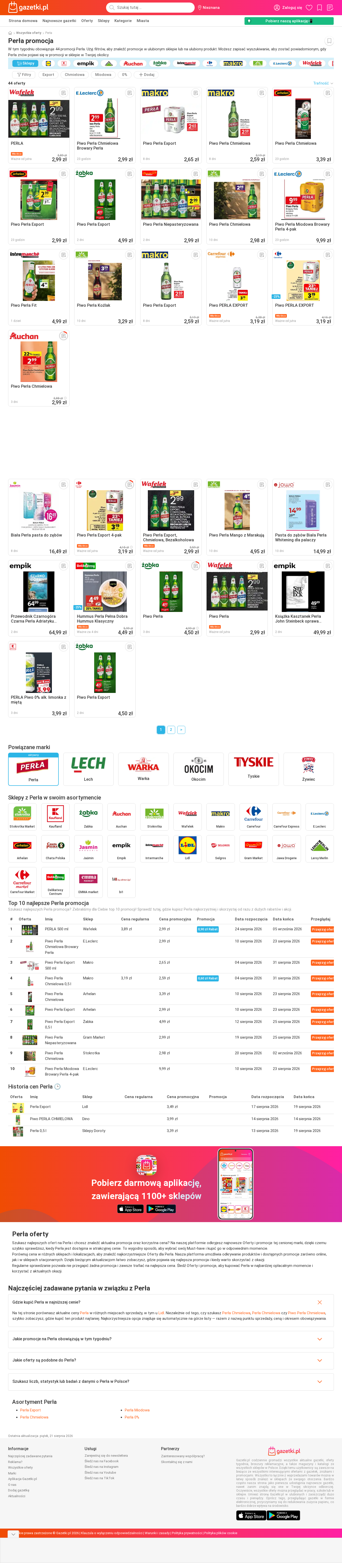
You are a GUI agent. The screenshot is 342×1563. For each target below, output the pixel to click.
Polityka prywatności (187, 1533)
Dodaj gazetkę (18, 1490)
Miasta (143, 20)
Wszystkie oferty (28, 33)
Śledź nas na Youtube (100, 1472)
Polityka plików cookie (220, 1533)
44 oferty (16, 83)
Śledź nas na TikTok (99, 1478)
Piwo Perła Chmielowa (306, 1313)
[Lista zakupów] (330, 8)
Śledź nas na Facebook (102, 1461)
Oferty (87, 20)
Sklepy (103, 20)
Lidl (161, 1313)
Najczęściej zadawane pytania (30, 1456)
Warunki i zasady (157, 1533)
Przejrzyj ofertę (324, 929)
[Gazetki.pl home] (29, 7)
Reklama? (15, 1462)
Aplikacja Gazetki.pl (22, 1479)
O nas (12, 1485)
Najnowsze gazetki (59, 20)
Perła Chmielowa (236, 1313)
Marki (12, 1473)
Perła (84, 1313)
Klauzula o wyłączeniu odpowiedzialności (112, 1533)
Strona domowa (23, 20)
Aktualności (16, 1496)
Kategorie (123, 20)
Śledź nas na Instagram (101, 1467)
